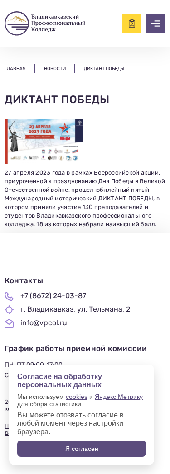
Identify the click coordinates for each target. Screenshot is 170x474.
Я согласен (81, 448)
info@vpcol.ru (43, 323)
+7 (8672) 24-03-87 (53, 296)
